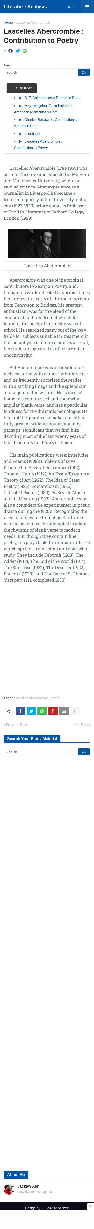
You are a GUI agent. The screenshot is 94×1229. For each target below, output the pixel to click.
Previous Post (16, 725)
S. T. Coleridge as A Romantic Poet (51, 98)
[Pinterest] (53, 711)
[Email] (64, 711)
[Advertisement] (47, 642)
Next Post (80, 725)
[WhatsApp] (25, 51)
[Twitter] (18, 51)
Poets (55, 698)
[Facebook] (10, 51)
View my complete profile (35, 1192)
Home (8, 22)
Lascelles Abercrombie (33, 22)
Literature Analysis (25, 6)
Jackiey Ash (28, 1186)
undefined (32, 134)
